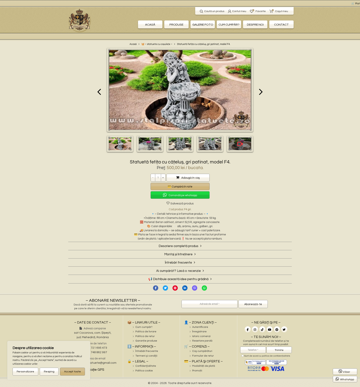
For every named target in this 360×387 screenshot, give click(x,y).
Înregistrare (199, 331)
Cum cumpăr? (143, 327)
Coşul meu (280, 11)
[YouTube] (270, 329)
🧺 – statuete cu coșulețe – (156, 44)
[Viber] (194, 288)
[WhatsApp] (204, 288)
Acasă (133, 44)
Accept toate (72, 371)
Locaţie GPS (94, 369)
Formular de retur (203, 355)
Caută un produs (214, 11)
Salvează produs (182, 203)
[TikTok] (262, 329)
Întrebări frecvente (146, 351)
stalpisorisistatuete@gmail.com (94, 362)
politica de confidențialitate (276, 356)
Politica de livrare (145, 331)
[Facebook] (155, 288)
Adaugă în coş (190, 177)
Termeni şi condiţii (146, 355)
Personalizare (25, 371)
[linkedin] (185, 288)
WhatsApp (347, 379)
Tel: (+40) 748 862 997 (92, 352)
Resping (49, 371)
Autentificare (200, 327)
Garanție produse (146, 340)
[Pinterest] (175, 288)
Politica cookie (144, 370)
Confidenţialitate (145, 366)
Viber (346, 372)
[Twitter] (165, 288)
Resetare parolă (202, 340)
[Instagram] (255, 329)
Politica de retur (145, 336)
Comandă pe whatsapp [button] (183, 195)
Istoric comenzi (201, 336)
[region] (49, 360)
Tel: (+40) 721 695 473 (92, 347)
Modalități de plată (203, 366)
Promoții (197, 370)
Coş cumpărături (202, 351)
